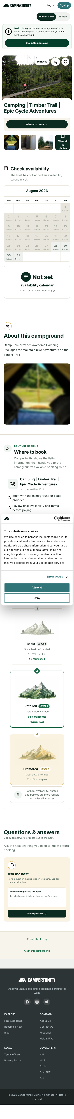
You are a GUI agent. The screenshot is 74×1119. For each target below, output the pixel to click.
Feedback (46, 1032)
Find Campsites (13, 1020)
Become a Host (13, 1026)
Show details (55, 576)
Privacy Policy (12, 1060)
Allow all (37, 587)
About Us (45, 1020)
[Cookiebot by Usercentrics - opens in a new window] (54, 518)
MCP (42, 1060)
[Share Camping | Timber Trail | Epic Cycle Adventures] (55, 62)
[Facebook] (27, 1001)
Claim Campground (37, 42)
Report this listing (37, 939)
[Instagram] (37, 1001)
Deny (37, 597)
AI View (62, 16)
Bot (42, 1078)
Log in (50, 5)
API (42, 1054)
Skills (43, 1066)
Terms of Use (12, 1054)
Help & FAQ (46, 1038)
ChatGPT (45, 1072)
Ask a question (35, 913)
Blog (7, 1032)
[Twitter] (46, 1001)
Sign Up (64, 5)
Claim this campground (37, 950)
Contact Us (46, 1026)
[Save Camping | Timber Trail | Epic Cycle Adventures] (65, 62)
